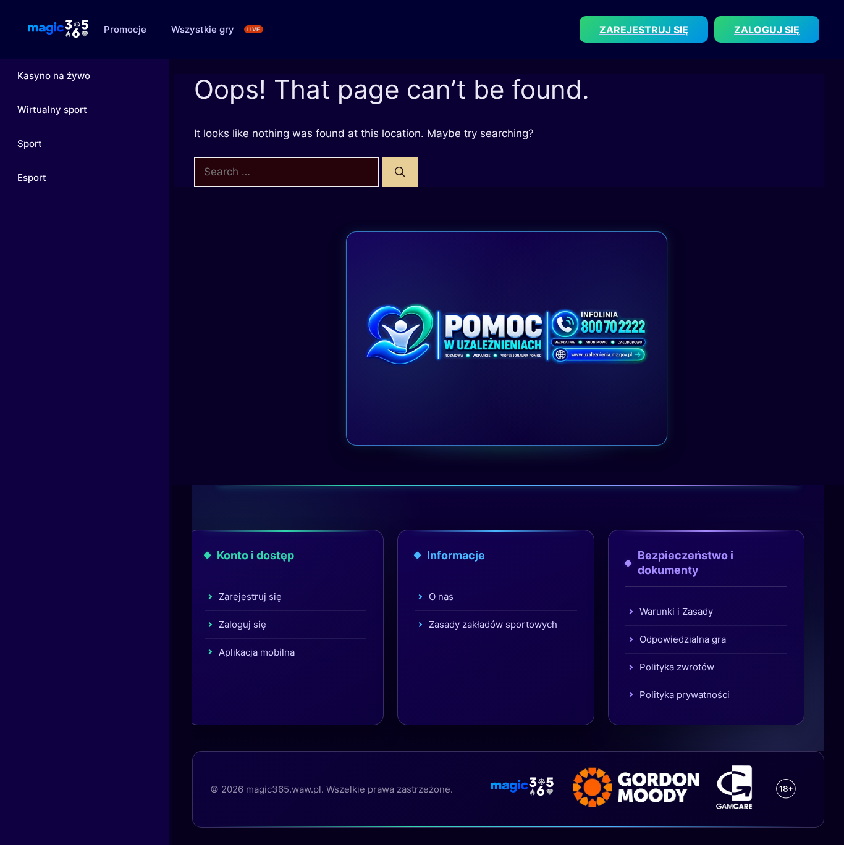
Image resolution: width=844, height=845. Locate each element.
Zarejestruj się (250, 596)
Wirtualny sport (52, 109)
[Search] (400, 172)
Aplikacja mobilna (257, 652)
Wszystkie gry (202, 29)
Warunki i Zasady (676, 611)
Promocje (125, 29)
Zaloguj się (242, 624)
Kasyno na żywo (53, 75)
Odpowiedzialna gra (682, 639)
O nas (441, 596)
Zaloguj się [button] (767, 29)
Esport (31, 177)
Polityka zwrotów (676, 667)
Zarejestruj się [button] (643, 29)
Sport (29, 143)
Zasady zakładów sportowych (493, 624)
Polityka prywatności (684, 695)
